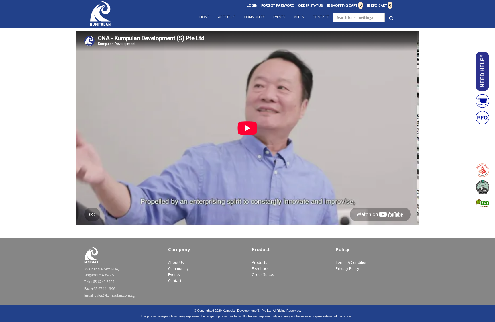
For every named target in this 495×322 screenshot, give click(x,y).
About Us (226, 17)
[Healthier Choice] (482, 170)
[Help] (482, 71)
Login (252, 5)
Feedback (260, 268)
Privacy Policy (347, 268)
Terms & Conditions (353, 262)
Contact (321, 17)
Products (259, 262)
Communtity (178, 268)
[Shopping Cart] (482, 101)
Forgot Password (277, 5)
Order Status (310, 5)
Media (299, 17)
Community (254, 17)
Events (279, 17)
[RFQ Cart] (482, 117)
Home (204, 17)
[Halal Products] (482, 187)
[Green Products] (482, 203)
